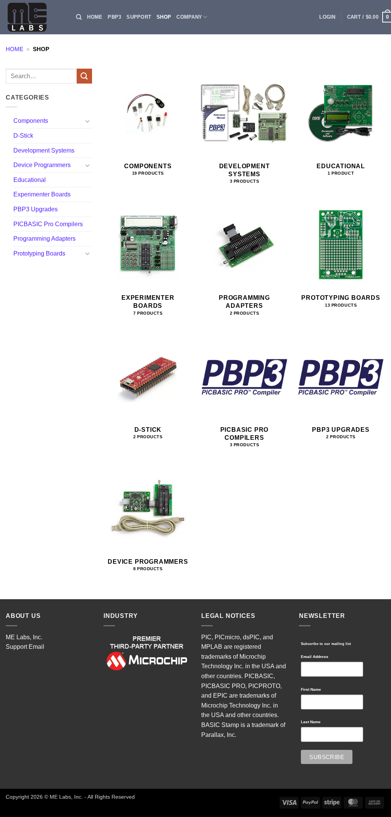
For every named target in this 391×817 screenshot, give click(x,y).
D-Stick (23, 135)
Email (36, 646)
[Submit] (84, 76)
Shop (164, 17)
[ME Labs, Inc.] (31, 17)
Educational (29, 180)
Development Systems (43, 150)
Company (189, 17)
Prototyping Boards (39, 253)
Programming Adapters (44, 238)
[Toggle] (87, 120)
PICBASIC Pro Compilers (48, 224)
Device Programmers (42, 165)
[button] (327, 17)
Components (30, 120)
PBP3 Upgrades (35, 209)
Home (94, 17)
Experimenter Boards (42, 194)
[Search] (79, 17)
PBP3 (114, 17)
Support (138, 17)
